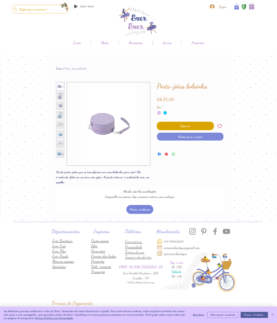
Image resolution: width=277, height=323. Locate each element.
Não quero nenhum (222, 314)
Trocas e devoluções (138, 257)
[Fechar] (272, 315)
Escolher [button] (198, 314)
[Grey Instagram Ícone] (192, 231)
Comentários (133, 241)
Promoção (98, 271)
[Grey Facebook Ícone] (215, 231)
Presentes (97, 261)
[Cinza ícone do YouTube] (226, 231)
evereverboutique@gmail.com (182, 248)
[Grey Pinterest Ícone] (203, 231)
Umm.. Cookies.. (254, 314)
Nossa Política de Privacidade (54, 318)
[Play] (76, 6)
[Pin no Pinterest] (166, 154)
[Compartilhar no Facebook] (159, 154)
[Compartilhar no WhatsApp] (173, 154)
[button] (236, 6)
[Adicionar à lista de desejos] (219, 126)
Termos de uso (134, 252)
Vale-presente (101, 266)
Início (59, 68)
